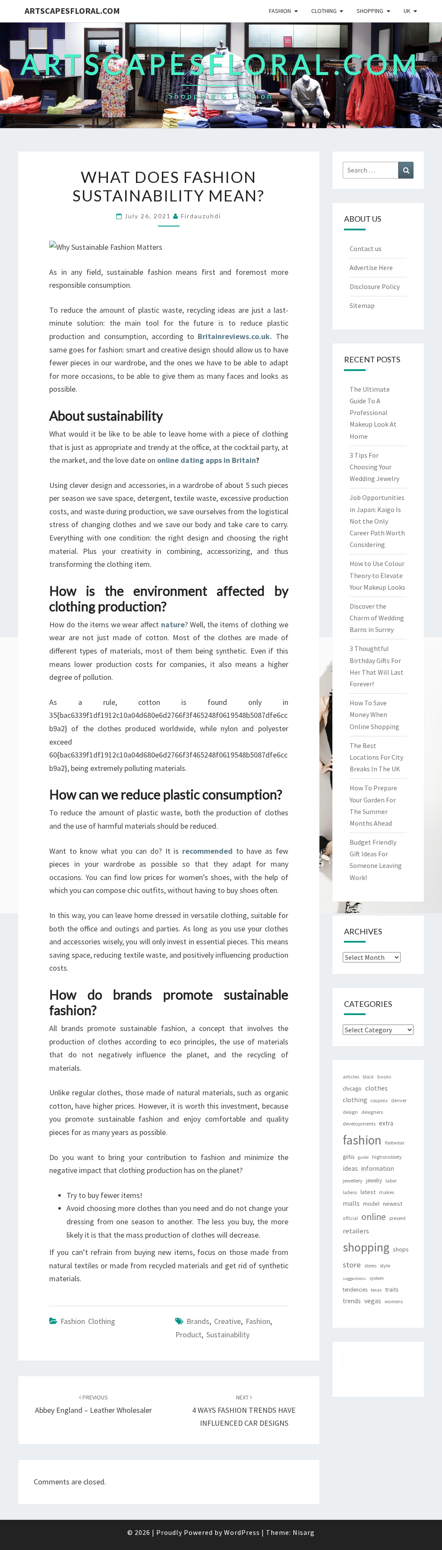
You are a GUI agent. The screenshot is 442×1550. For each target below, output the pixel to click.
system (376, 1278)
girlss (348, 1156)
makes (386, 1192)
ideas (350, 1168)
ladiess (350, 1192)
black (368, 1077)
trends (352, 1301)
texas (376, 1290)
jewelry (374, 1180)
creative (227, 1321)
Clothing (324, 11)
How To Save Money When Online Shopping (374, 714)
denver (399, 1100)
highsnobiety (387, 1157)
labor (391, 1180)
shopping (366, 1247)
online (373, 1217)
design (350, 1112)
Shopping (370, 11)
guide (363, 1157)
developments (359, 1123)
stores (370, 1266)
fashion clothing (87, 1321)
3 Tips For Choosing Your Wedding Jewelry (374, 467)
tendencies (355, 1289)
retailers (356, 1231)
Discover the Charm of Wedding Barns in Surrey (377, 618)
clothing (355, 1100)
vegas (372, 1300)
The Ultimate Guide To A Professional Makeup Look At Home (373, 412)
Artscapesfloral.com (72, 10)
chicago (352, 1088)
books (384, 1077)
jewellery (353, 1180)
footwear (394, 1142)
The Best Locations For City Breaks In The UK (376, 757)
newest (392, 1203)
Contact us (366, 248)
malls (351, 1203)
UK (407, 11)
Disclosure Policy (375, 286)
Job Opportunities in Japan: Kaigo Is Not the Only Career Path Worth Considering (377, 521)
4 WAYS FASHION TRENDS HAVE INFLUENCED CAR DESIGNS (244, 1410)
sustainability (227, 1334)
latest (368, 1192)
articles (351, 1076)
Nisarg (304, 1532)
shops (401, 1249)
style (385, 1265)
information (377, 1168)
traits (392, 1289)
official (350, 1218)
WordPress (242, 1532)
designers (372, 1112)
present (397, 1218)
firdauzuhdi (201, 216)
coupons (379, 1100)
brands (197, 1321)
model (371, 1203)
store (352, 1265)
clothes (376, 1088)
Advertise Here (371, 267)
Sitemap (362, 305)
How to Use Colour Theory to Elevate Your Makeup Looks (377, 575)
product (188, 1334)
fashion (258, 1321)
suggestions (354, 1278)
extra (386, 1123)
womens (394, 1301)
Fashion (280, 11)
